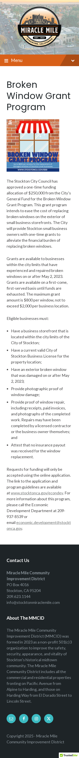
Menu (16, 60)
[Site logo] (39, 45)
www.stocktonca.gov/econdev (37, 492)
